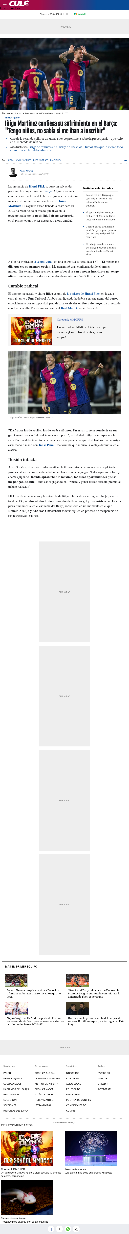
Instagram (104, 1089)
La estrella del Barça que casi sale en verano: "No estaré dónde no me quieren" (100, 200)
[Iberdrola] (80, 13)
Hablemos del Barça (16, 1089)
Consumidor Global (47, 1078)
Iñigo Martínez (40, 160)
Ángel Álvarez (26, 171)
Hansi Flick (55, 160)
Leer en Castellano (10, 8)
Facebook (104, 1073)
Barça (10, 160)
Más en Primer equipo (21, 966)
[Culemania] (68, 3)
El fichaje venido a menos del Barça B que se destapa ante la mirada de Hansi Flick (101, 249)
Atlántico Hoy (44, 1094)
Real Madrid (11, 1094)
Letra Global (43, 1105)
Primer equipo (12, 118)
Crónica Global (45, 1073)
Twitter (102, 1078)
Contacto (72, 1078)
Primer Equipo (12, 1078)
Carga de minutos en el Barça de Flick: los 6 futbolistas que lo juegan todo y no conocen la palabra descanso (66, 148)
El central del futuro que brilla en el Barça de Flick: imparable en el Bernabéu (100, 216)
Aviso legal (73, 1083)
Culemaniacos (12, 1083)
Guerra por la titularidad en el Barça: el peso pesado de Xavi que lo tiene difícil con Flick (101, 232)
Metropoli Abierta (46, 1083)
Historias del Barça (15, 1110)
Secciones (9, 1105)
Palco (7, 1073)
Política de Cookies (78, 1099)
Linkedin (103, 1083)
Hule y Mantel (44, 1099)
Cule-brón (10, 1099)
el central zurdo (43, 261)
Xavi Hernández (23, 160)
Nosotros (72, 1073)
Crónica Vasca (44, 1089)
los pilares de (83, 293)
